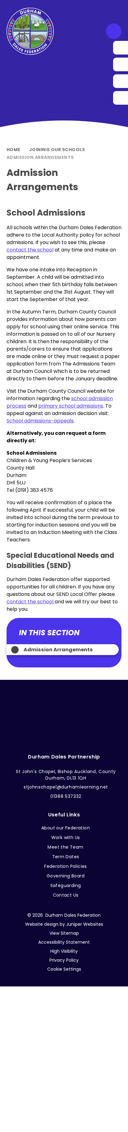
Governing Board (66, 876)
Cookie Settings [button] (64, 969)
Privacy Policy (64, 960)
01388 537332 (65, 796)
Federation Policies (65, 866)
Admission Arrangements (40, 157)
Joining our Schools (57, 149)
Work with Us (65, 837)
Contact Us (66, 895)
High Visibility (64, 951)
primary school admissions (70, 405)
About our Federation (65, 828)
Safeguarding (65, 885)
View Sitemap (64, 933)
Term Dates (65, 857)
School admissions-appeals (40, 420)
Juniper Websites (84, 924)
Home (14, 149)
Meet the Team (65, 847)
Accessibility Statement (64, 942)
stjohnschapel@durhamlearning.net (66, 787)
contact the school (30, 249)
